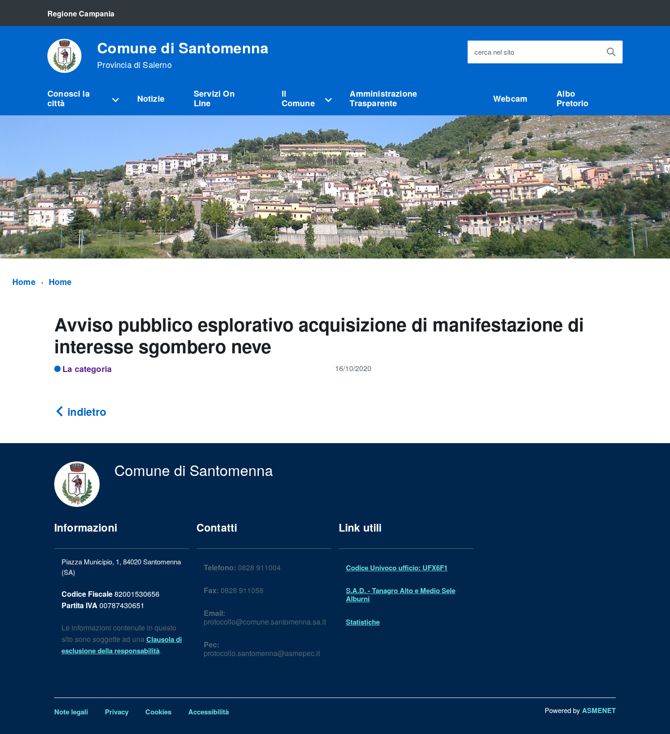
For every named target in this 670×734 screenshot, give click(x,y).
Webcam (510, 98)
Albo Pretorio (572, 98)
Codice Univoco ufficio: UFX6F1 (397, 568)
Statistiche (363, 622)
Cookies (158, 712)
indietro (85, 411)
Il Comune (298, 98)
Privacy (117, 712)
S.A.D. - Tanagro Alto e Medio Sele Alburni (400, 594)
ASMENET (599, 710)
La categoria (87, 369)
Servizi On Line (214, 98)
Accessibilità (208, 712)
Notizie (151, 98)
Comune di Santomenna (182, 54)
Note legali (71, 712)
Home (24, 282)
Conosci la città (68, 98)
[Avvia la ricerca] (611, 52)
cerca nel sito (494, 52)
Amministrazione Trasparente (383, 98)
